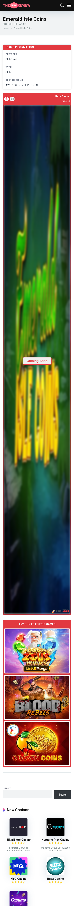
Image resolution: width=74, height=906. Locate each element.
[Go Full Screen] (12, 99)
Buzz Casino (55, 878)
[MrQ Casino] (18, 874)
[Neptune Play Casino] (55, 835)
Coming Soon (37, 361)
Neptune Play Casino (55, 839)
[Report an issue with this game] (6, 99)
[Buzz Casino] (55, 874)
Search (7, 788)
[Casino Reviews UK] (17, 5)
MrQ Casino (19, 878)
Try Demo (37, 651)
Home (6, 28)
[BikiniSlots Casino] (18, 835)
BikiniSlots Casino (18, 839)
